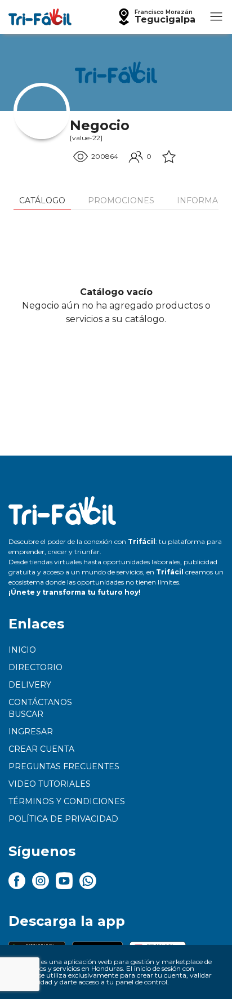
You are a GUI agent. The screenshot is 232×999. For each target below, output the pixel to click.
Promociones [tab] (121, 200)
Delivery (29, 685)
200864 (104, 156)
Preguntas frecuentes (63, 766)
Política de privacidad (63, 819)
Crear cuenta (41, 749)
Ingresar (30, 731)
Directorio (35, 667)
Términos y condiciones (66, 801)
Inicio (22, 650)
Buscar (25, 714)
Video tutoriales (49, 784)
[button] (155, 17)
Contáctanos (40, 702)
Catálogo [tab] (42, 200)
